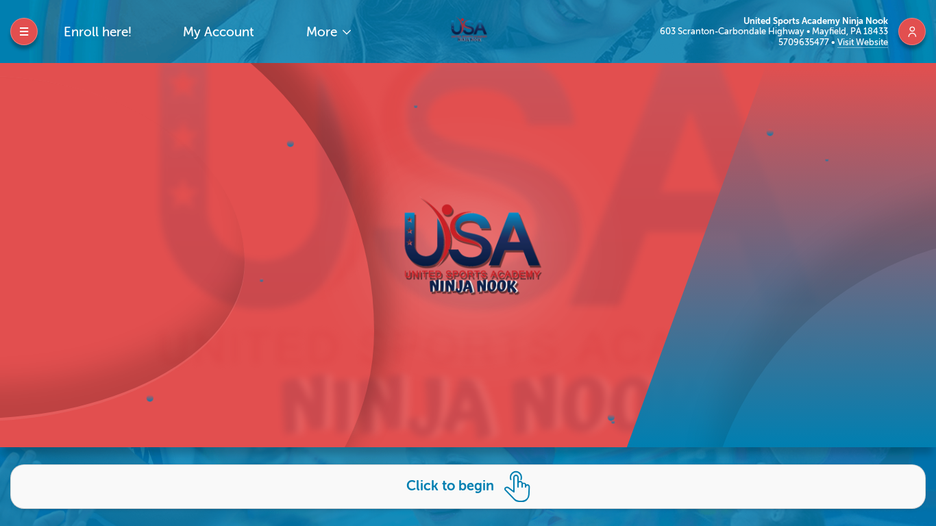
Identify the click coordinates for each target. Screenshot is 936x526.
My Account (218, 32)
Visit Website (862, 42)
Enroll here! (98, 32)
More (323, 32)
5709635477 (804, 42)
